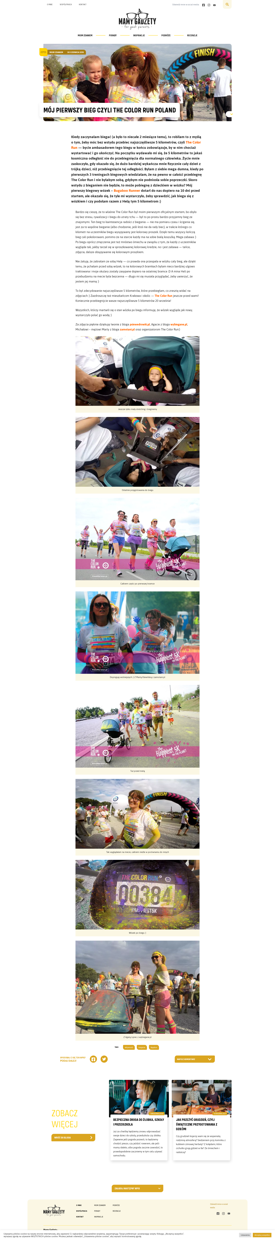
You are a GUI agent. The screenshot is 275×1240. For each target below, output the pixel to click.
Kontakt (83, 4)
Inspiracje (139, 35)
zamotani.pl (127, 329)
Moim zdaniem (85, 35)
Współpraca (66, 4)
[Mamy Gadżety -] (137, 19)
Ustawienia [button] (245, 1235)
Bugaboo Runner (127, 190)
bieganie (142, 1047)
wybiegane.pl (178, 324)
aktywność (129, 1047)
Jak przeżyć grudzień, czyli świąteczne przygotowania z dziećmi (196, 1124)
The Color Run (163, 295)
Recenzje (192, 35)
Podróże (166, 35)
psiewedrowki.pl (140, 324)
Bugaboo (154, 1047)
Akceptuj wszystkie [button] (262, 1235)
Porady (113, 35)
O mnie (50, 4)
